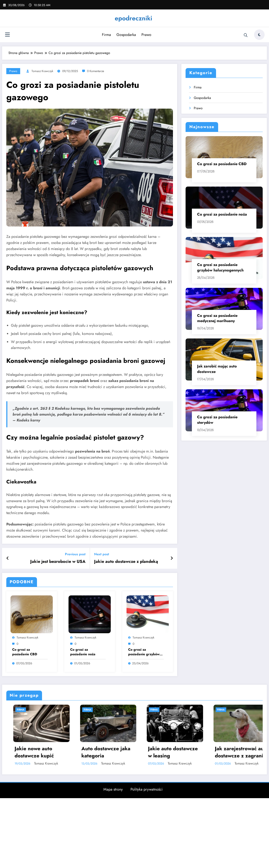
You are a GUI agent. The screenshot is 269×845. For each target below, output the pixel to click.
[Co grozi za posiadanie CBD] (32, 614)
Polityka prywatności (147, 803)
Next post (101, 554)
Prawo (146, 34)
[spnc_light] (259, 34)
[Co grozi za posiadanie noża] (90, 614)
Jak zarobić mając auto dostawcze (217, 368)
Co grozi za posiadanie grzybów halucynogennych (144, 652)
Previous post (75, 554)
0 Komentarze (95, 71)
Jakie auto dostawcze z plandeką (126, 562)
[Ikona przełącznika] (7, 35)
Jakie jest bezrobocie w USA (58, 562)
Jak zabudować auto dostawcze (220, 757)
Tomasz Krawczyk (42, 71)
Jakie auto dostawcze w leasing (88, 752)
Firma (106, 34)
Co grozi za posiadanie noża (82, 652)
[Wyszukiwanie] (245, 35)
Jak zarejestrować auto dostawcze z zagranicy (156, 752)
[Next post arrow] (171, 558)
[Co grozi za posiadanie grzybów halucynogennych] (148, 614)
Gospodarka (126, 34)
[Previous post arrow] (7, 558)
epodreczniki (133, 18)
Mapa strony (113, 803)
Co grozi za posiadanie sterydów (217, 419)
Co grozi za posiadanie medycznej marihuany (217, 318)
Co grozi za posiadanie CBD (24, 652)
